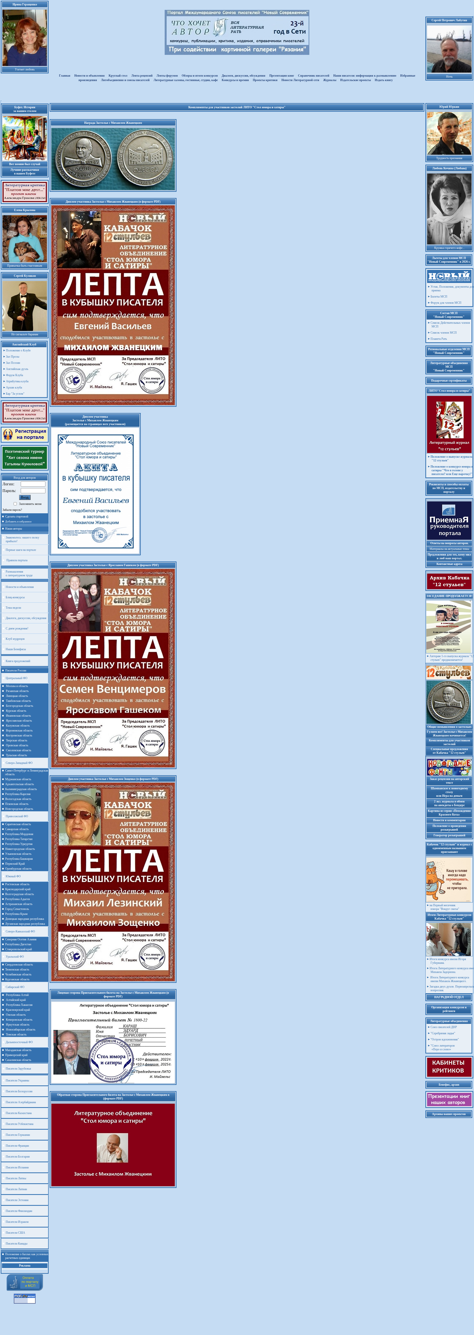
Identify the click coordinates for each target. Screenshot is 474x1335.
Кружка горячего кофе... (449, 248)
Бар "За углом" (15, 393)
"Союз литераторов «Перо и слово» (443, 1047)
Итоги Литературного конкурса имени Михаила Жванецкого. (449, 979)
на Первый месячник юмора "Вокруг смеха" (444, 907)
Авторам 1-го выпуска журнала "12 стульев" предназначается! (452, 658)
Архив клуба (14, 387)
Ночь (449, 76)
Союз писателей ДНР (444, 1027)
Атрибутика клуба (17, 381)
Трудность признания (449, 158)
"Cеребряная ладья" (443, 1033)
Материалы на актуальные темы (449, 549)
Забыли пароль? (12, 510)
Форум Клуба (14, 375)
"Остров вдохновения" (445, 1039)
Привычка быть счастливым (24, 265)
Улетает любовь (25, 69)
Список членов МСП (444, 332)
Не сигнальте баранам (24, 334)
